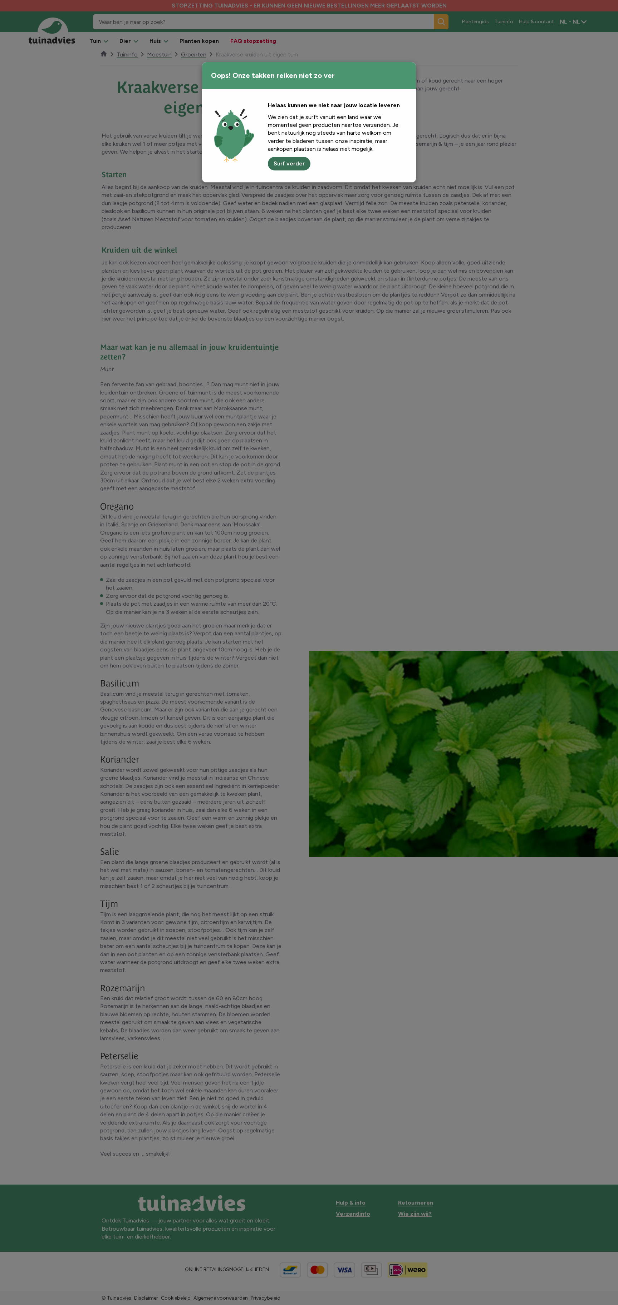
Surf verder (289, 163)
